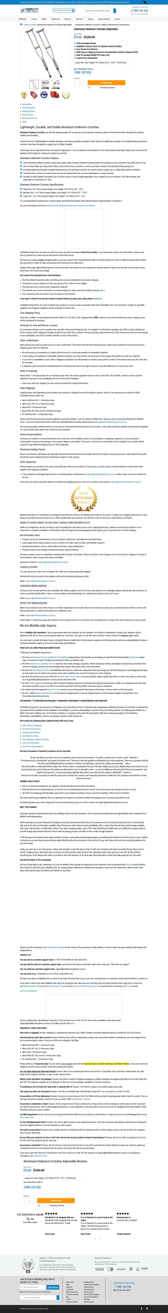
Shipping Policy (28, 111)
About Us (69, 1287)
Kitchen (90, 19)
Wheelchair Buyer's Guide (55, 986)
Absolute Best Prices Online (69, 676)
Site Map (87, 1299)
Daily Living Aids (104, 19)
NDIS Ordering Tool (72, 1292)
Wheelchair (22, 19)
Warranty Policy (89, 1289)
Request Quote (89, 1302)
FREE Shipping (36, 683)
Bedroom (67, 19)
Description (27, 104)
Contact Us (69, 1289)
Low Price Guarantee (30, 743)
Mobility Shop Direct (31, 1309)
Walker (44, 19)
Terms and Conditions (91, 1297)
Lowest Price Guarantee (91, 1285)
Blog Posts (134, 657)
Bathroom (79, 19)
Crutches (33, 24)
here (73, 1023)
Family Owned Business (44, 693)
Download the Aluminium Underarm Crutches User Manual (71, 205)
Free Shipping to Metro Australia (35, 739)
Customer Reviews (72, 1294)
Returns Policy (88, 1287)
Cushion (34, 19)
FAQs (24, 121)
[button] (95, 1238)
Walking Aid (55, 19)
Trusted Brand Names (31, 732)
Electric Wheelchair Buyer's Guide (88, 986)
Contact (117, 19)
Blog (67, 1297)
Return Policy (27, 114)
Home (26, 24)
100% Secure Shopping (31, 725)
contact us (97, 298)
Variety (129, 864)
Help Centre (70, 1282)
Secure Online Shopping (91, 1294)
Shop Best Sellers (72, 1302)
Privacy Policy (88, 1292)
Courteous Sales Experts (32, 746)
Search (68, 1299)
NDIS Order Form (27, 1117)
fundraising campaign (56, 947)
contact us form (40, 1156)
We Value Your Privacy (31, 729)
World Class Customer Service (43, 663)
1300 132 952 (82, 72)
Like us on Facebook (28, 991)
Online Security (54, 689)
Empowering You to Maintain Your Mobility (50, 657)
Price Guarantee (29, 107)
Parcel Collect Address (81, 1099)
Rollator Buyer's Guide (32, 986)
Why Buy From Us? (29, 118)
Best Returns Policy (40, 670)
